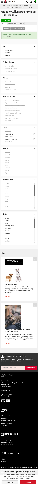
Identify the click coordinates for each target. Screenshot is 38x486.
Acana (7, 220)
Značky (5, 214)
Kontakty (3, 461)
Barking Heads (9, 225)
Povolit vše (28, 482)
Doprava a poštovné (7, 423)
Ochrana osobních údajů (8, 420)
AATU (7, 218)
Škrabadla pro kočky (7, 445)
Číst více (8, 296)
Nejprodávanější (12, 23)
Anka (6, 223)
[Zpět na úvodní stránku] (10, 1)
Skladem (7, 53)
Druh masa (6, 148)
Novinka (7, 55)
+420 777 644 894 (9, 394)
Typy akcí (4, 425)
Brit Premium (9, 231)
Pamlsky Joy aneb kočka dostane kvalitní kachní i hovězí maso (17, 330)
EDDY (7, 238)
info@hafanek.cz (10, 396)
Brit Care (8, 228)
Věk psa (5, 78)
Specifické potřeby (9, 96)
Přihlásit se (30, 368)
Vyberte (5, 46)
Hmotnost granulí (8, 179)
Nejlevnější (21, 23)
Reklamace (4, 418)
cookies (26, 476)
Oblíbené (4, 23)
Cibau (7, 236)
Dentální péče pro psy (11, 284)
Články (3, 459)
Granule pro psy (6, 440)
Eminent (7, 241)
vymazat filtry (7, 36)
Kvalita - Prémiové (17, 28)
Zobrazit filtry (6, 20)
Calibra (6, 28)
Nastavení (10, 482)
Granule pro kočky (6, 442)
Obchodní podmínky (7, 416)
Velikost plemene (8, 62)
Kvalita (5, 127)
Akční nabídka (9, 50)
